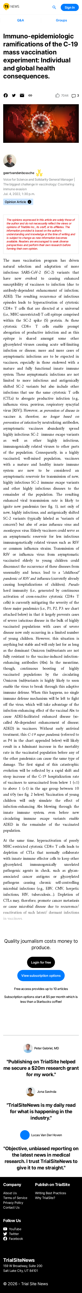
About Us (10, 1193)
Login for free (41, 962)
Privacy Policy (13, 1203)
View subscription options (41, 976)
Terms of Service (15, 1198)
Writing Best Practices (50, 1193)
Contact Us (11, 1207)
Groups (61, 20)
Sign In (70, 7)
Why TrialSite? (45, 1198)
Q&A (20, 20)
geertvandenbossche (18, 173)
